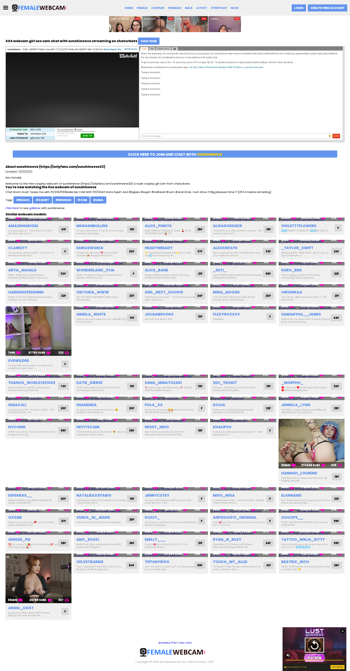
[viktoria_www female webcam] (107, 286)
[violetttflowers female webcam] (312, 219)
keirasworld (89, 247)
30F (63, 274)
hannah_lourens (299, 473)
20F (131, 251)
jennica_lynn (295, 404)
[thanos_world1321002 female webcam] (38, 376)
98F (268, 274)
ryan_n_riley (227, 539)
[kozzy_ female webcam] (175, 511)
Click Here (12, 208)
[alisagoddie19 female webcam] (243, 219)
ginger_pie (19, 539)
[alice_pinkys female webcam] (175, 219)
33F (268, 251)
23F (131, 296)
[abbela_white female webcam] (107, 308)
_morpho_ (292, 382)
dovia (219, 404)
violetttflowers (298, 225)
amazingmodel (23, 225)
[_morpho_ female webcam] (312, 376)
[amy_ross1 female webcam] (107, 533)
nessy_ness (157, 427)
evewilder (18, 360)
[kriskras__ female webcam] (38, 489)
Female (142, 8)
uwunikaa (291, 292)
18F (132, 229)
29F (336, 408)
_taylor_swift (297, 247)
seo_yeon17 (225, 382)
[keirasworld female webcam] (107, 241)
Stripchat (219, 8)
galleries (34, 208)
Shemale (174, 8)
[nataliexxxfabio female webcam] (107, 489)
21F (200, 274)
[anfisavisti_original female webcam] (243, 511)
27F (63, 521)
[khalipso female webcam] (243, 420)
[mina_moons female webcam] (243, 286)
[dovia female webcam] (243, 398)
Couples (157, 8)
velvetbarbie (89, 561)
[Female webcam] (41, 7)
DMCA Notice (197, 662)
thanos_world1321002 (31, 382)
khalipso (222, 427)
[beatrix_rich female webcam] (312, 555)
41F (63, 229)
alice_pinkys (158, 225)
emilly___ (155, 539)
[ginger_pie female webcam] (38, 533)
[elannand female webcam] (312, 489)
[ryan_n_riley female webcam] (243, 533)
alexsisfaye (225, 247)
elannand (291, 495)
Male (188, 8)
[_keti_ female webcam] (243, 263)
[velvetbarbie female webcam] (107, 555)
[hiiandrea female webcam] (107, 398)
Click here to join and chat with (175, 154)
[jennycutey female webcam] (175, 489)
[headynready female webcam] (175, 241)
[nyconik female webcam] (38, 420)
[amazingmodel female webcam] (38, 219)
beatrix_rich (295, 561)
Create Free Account (328, 8)
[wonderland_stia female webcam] (107, 263)
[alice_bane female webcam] (175, 263)
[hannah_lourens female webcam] (312, 443)
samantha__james (301, 314)
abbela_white (91, 314)
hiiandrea (86, 404)
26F (63, 543)
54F (131, 565)
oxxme (15, 517)
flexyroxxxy (226, 314)
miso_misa (224, 495)
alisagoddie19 (227, 225)
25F (200, 229)
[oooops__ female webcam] (312, 511)
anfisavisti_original (235, 517)
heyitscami (88, 427)
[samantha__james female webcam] (312, 308)
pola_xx (154, 404)
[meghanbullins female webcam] (107, 219)
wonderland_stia (95, 270)
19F (132, 386)
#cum (82, 200)
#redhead (63, 200)
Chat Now (149, 41)
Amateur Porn (167, 643)
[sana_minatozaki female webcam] (175, 376)
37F (200, 251)
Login (298, 8)
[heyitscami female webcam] (107, 420)
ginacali (17, 404)
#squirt (42, 200)
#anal (98, 200)
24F (336, 251)
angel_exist (21, 607)
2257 (211, 662)
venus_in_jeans (93, 517)
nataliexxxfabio (93, 495)
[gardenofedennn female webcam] (38, 286)
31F (132, 318)
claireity (17, 247)
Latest (201, 8)
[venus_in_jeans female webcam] (107, 511)
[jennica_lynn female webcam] (312, 398)
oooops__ (292, 517)
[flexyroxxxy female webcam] (243, 308)
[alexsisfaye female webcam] (243, 241)
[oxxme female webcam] (38, 511)
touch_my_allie (230, 561)
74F (63, 386)
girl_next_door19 (164, 292)
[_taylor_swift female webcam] (312, 241)
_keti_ (219, 270)
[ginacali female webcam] (38, 398)
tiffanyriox (157, 561)
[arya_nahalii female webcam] (38, 263)
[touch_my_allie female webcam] (243, 555)
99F (63, 430)
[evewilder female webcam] (38, 331)
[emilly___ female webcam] (175, 533)
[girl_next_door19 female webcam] (175, 286)
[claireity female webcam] (38, 241)
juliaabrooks (159, 314)
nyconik (17, 427)
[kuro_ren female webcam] (312, 263)
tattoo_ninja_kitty (303, 539)
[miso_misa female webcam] (243, 489)
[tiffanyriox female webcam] (175, 555)
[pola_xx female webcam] (175, 398)
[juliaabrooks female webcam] (175, 308)
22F (336, 274)
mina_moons (226, 292)
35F (131, 430)
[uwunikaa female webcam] (312, 286)
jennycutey (157, 495)
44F (336, 318)
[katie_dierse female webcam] (107, 376)
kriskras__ (20, 495)
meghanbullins (92, 225)
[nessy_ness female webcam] (175, 420)
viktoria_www (92, 292)
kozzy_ (152, 517)
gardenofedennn (26, 292)
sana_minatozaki (163, 382)
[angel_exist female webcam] (38, 578)
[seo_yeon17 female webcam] (243, 376)
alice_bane (156, 270)
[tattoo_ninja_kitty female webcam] (312, 533)
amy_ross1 (87, 539)
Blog (235, 8)
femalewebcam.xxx (173, 662)
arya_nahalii (22, 270)
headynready (159, 247)
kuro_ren (291, 270)
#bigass (23, 200)
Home (129, 8)
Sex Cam (186, 643)
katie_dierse (89, 382)
